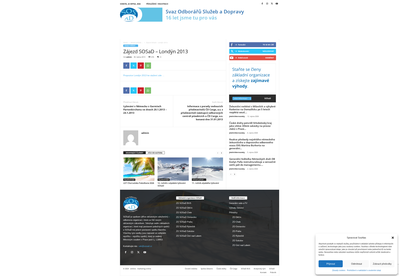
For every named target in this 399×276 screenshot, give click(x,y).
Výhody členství (236, 208)
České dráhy (221, 268)
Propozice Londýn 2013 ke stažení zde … (143, 75)
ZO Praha (236, 231)
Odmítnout (356, 263)
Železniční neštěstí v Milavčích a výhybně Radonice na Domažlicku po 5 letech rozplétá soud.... (252, 109)
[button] (392, 237)
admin (129, 57)
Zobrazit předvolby (382, 263)
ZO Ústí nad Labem (241, 245)
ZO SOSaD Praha (184, 222)
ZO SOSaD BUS (183, 203)
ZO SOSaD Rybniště (185, 226)
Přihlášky (233, 212)
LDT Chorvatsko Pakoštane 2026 (138, 183)
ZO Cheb (236, 222)
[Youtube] (277, 4)
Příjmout (330, 263)
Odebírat (269, 58)
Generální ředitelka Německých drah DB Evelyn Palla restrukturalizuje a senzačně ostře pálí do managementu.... (252, 161)
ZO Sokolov (237, 240)
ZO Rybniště (238, 236)
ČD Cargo (233, 268)
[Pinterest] (141, 65)
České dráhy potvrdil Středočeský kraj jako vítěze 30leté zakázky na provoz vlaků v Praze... (250, 125)
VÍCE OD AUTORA (155, 153)
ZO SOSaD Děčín (184, 208)
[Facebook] (262, 4)
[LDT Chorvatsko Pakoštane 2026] (138, 169)
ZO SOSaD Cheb (184, 212)
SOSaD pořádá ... (137, 42)
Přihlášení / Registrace (157, 4)
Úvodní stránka (191, 268)
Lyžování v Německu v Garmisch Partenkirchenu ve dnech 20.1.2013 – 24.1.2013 (145, 109)
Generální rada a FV (238, 203)
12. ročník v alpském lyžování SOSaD (172, 184)
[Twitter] (272, 4)
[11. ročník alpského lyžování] (207, 169)
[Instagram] (267, 4)
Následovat (268, 51)
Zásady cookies (338, 270)
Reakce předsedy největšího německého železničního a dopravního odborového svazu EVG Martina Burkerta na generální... (252, 144)
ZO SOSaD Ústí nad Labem (188, 236)
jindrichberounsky (237, 116)
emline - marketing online (140, 268)
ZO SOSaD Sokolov (185, 231)
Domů (125, 42)
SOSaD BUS (245, 268)
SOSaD (272, 268)
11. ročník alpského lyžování (205, 183)
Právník (273, 272)
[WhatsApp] (148, 65)
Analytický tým (260, 268)
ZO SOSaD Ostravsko (186, 217)
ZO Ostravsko (238, 226)
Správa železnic (207, 268)
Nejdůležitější (129, 179)
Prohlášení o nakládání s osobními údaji (364, 270)
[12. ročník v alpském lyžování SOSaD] (173, 169)
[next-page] (221, 153)
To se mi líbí (268, 44)
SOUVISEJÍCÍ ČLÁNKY (134, 153)
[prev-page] (217, 153)
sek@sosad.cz (145, 246)
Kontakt (263, 272)
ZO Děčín (236, 217)
